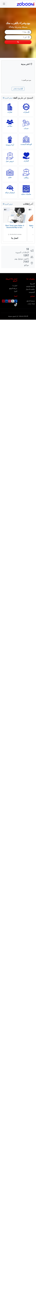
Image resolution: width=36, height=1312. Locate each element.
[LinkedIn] (6, 302)
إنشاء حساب (31, 303)
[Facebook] (15, 302)
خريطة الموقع (13, 288)
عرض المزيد (8, 98)
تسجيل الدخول (30, 301)
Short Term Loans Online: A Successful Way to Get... (14, 226)
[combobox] (17, 37)
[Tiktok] (15, 305)
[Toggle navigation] (4, 4)
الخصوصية (32, 292)
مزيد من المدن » (26, 80)
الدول (15, 291)
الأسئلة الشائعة (30, 286)
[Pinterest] (3, 302)
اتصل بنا (15, 285)
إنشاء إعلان (17, 89)
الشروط (32, 283)
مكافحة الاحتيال (30, 289)
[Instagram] (9, 302)
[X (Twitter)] (12, 302)
